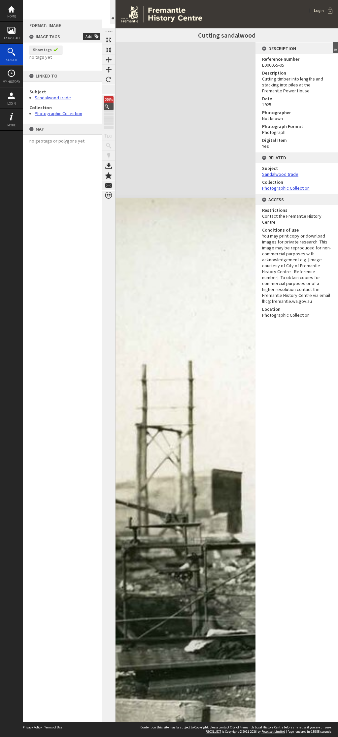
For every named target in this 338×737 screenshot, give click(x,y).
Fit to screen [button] (108, 50)
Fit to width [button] (108, 60)
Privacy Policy (32, 727)
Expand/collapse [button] (335, 47)
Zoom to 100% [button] (108, 89)
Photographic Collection (58, 113)
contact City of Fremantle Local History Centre (251, 727)
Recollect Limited (273, 731)
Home (11, 16)
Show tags (42, 49)
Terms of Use (53, 727)
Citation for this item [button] (108, 195)
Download (108, 166)
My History (11, 82)
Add (88, 36)
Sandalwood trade (53, 98)
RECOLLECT (213, 731)
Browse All (11, 38)
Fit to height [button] (108, 70)
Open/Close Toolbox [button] (112, 12)
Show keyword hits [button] (108, 146)
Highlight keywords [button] (108, 156)
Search (11, 60)
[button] (109, 106)
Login (11, 103)
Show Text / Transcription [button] (108, 136)
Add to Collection (108, 175)
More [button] (11, 125)
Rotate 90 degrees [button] (108, 79)
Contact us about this (108, 185)
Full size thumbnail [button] (108, 40)
